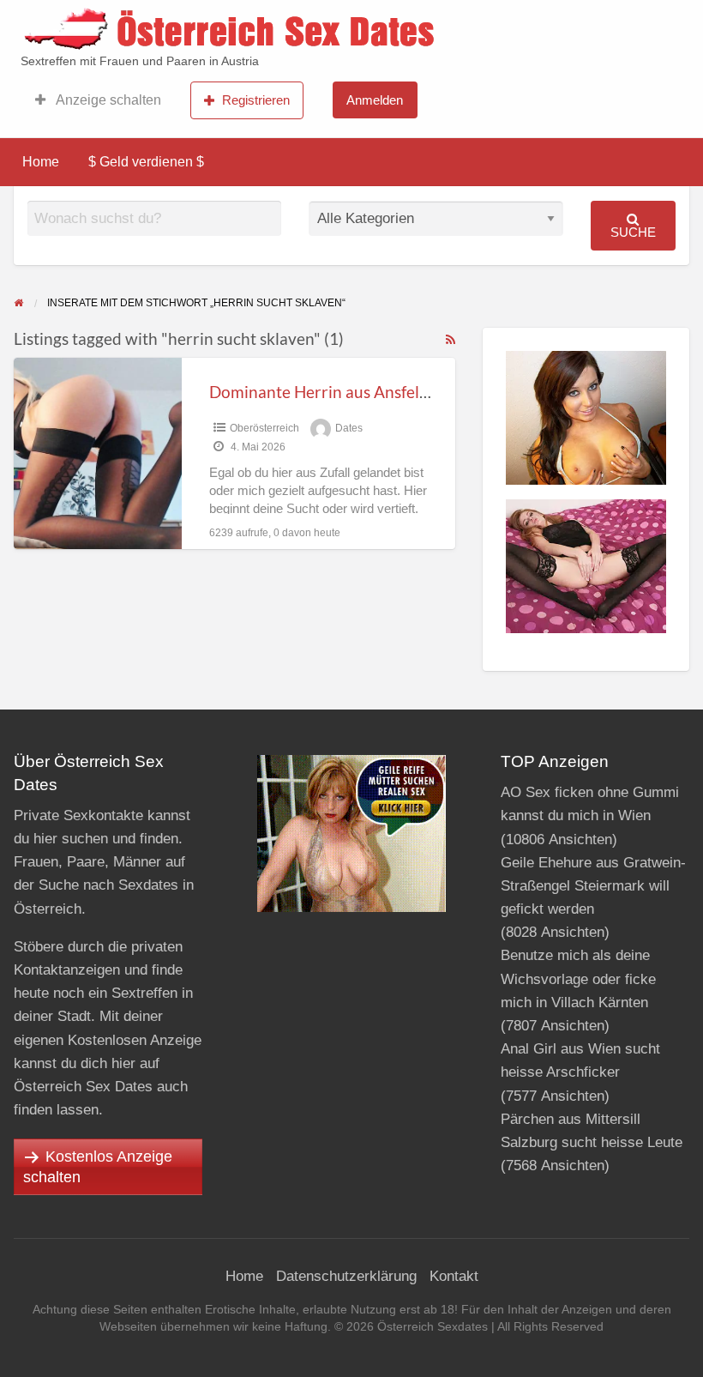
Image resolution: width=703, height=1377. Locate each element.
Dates (349, 428)
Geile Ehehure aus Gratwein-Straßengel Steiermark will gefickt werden (593, 886)
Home (40, 161)
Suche (633, 232)
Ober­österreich (264, 428)
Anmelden (374, 100)
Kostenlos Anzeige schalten (97, 1167)
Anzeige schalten (107, 100)
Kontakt (454, 1276)
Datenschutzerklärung (346, 1276)
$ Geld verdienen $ (146, 161)
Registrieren (256, 100)
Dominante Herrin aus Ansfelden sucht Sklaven (379, 392)
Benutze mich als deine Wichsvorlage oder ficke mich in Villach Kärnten (578, 978)
